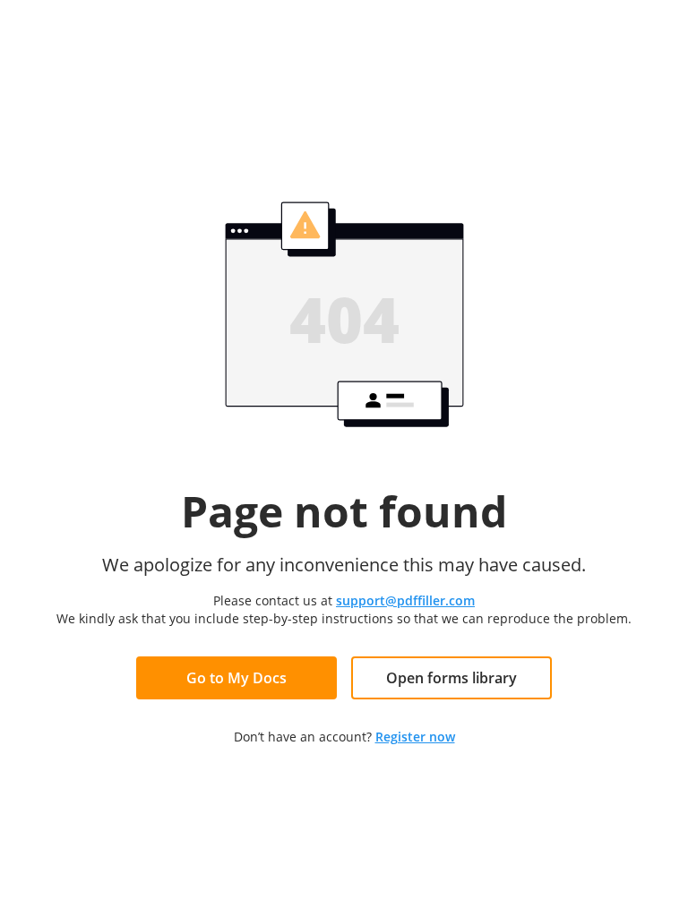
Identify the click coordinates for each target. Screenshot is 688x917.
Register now (415, 736)
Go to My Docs (236, 678)
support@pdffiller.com (405, 600)
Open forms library (451, 678)
